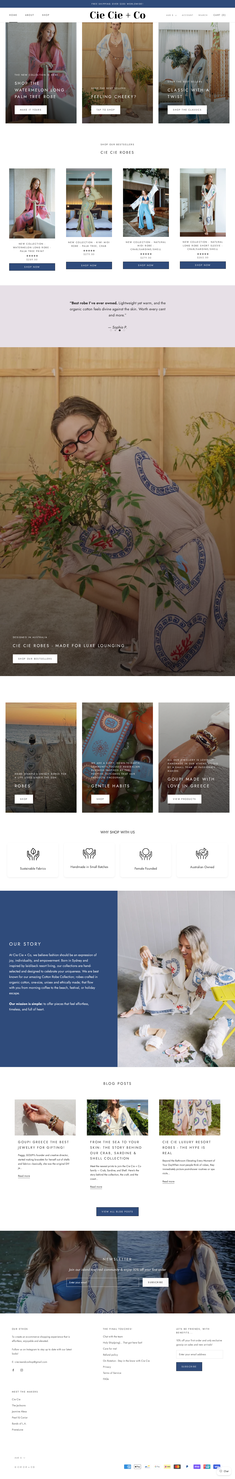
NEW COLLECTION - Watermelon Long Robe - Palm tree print (32, 247)
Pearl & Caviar (20, 1417)
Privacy (107, 1367)
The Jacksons (19, 1405)
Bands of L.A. (19, 1423)
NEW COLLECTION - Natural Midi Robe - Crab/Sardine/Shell (146, 246)
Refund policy (110, 1355)
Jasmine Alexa (19, 1411)
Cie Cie (16, 1399)
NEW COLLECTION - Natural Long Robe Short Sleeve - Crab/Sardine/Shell (203, 245)
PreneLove (17, 1429)
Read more (24, 1176)
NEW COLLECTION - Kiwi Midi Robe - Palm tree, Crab (89, 244)
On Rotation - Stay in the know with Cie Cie (126, 1361)
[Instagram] (21, 1370)
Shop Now (32, 267)
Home (13, 15)
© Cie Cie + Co (25, 1467)
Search (203, 15)
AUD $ (169, 15)
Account (187, 15)
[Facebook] (13, 1370)
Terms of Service (112, 1373)
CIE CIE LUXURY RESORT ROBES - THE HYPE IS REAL (186, 1147)
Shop (46, 15)
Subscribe (155, 1282)
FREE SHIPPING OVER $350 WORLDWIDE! (117, 3)
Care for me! (110, 1348)
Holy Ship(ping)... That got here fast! (122, 1342)
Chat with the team (113, 1336)
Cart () (220, 15)
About (29, 15)
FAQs (106, 1379)
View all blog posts (117, 1211)
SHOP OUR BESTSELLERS (35, 658)
